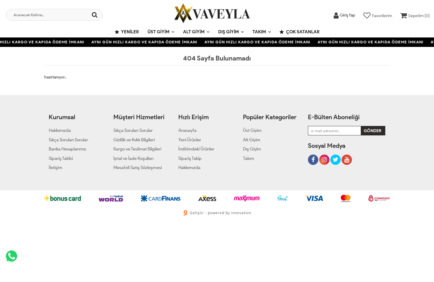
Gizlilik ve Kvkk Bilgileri (134, 139)
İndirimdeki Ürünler (196, 149)
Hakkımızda (60, 130)
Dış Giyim (228, 32)
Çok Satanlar (302, 32)
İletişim (55, 167)
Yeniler (129, 32)
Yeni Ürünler (189, 139)
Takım (259, 32)
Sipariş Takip (190, 158)
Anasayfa (187, 130)
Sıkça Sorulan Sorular (68, 139)
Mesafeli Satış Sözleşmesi (137, 167)
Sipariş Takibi (61, 158)
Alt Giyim (194, 32)
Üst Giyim (158, 32)
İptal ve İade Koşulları (133, 158)
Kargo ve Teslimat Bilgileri (137, 149)
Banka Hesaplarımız (67, 149)
